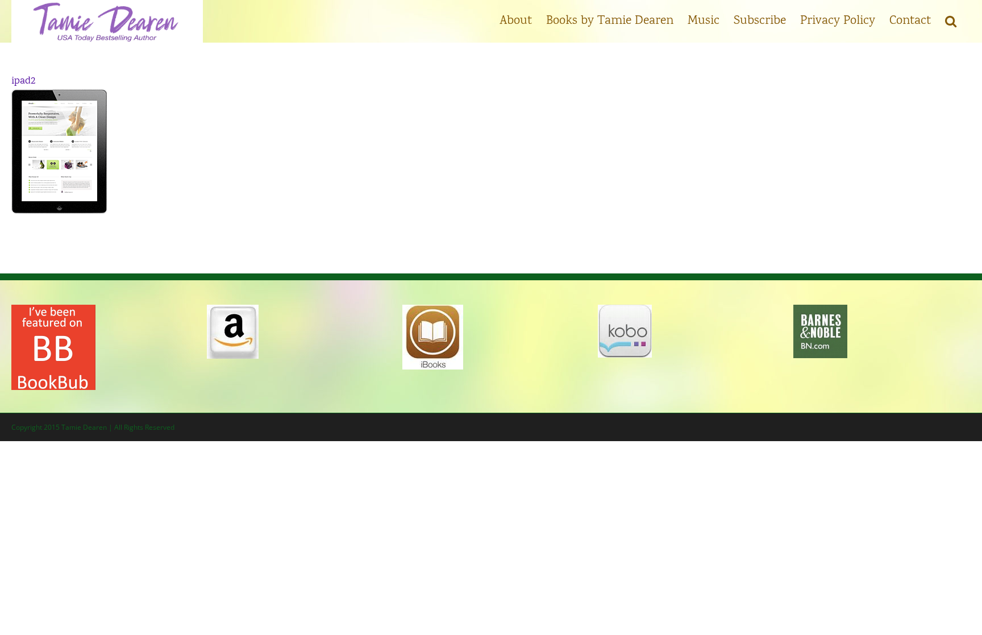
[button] (950, 20)
